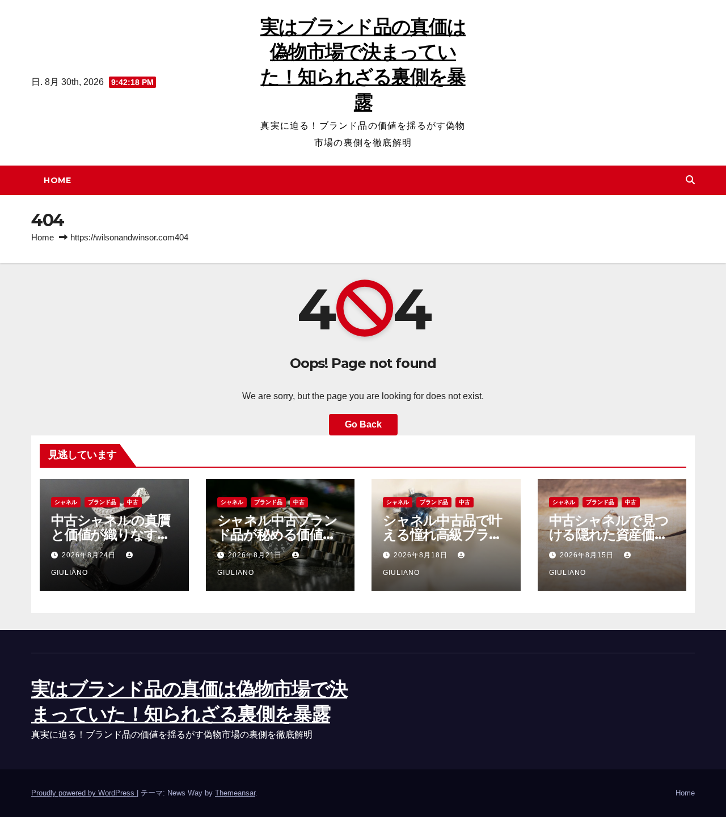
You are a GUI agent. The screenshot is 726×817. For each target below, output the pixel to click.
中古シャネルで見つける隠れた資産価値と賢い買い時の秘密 (609, 534)
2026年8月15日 (588, 555)
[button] (690, 180)
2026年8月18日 (422, 555)
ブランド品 (102, 502)
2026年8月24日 (90, 555)
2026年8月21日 (256, 555)
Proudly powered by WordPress (84, 793)
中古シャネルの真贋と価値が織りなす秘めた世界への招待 (110, 534)
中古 (132, 502)
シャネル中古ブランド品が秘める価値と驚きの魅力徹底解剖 (277, 534)
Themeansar (235, 793)
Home (57, 180)
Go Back (363, 424)
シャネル (65, 502)
